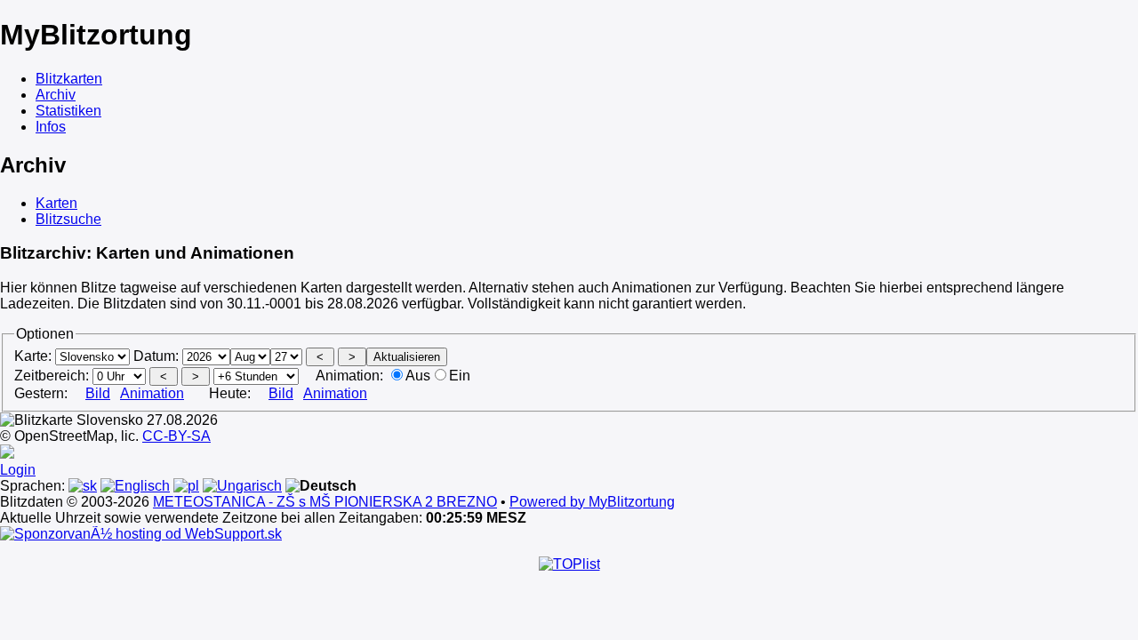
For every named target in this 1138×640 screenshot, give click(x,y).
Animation (152, 393)
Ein (459, 375)
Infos (51, 126)
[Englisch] (135, 485)
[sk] (82, 485)
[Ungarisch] (242, 485)
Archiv (56, 94)
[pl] (186, 485)
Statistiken (68, 110)
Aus (417, 375)
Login (18, 469)
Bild (97, 393)
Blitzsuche (68, 219)
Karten (56, 203)
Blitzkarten (69, 78)
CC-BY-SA (176, 436)
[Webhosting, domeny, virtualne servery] (141, 533)
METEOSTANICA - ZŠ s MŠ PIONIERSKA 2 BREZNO (325, 501)
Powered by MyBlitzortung (592, 501)
